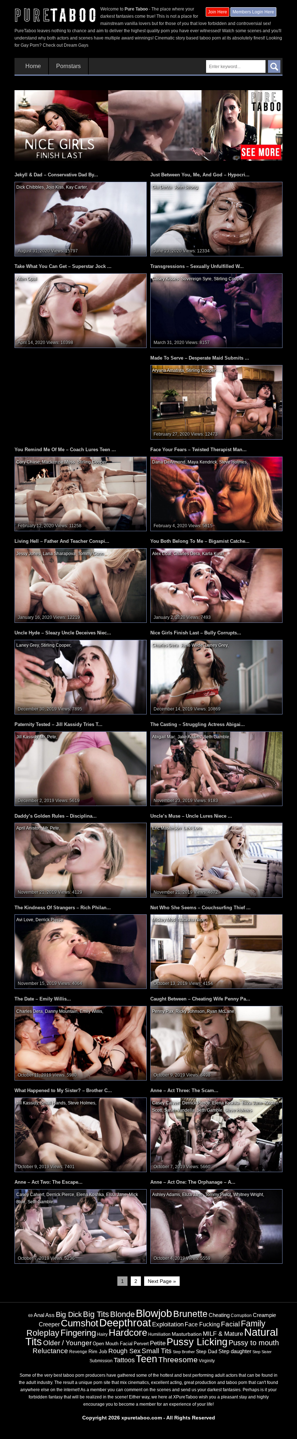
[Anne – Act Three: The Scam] (216, 1134)
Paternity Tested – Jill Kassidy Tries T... (58, 724)
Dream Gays (76, 45)
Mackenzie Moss (58, 462)
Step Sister (262, 1352)
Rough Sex (124, 1351)
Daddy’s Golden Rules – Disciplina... (55, 816)
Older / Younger (67, 1343)
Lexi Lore (193, 828)
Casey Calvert (166, 1103)
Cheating (219, 1315)
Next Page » (162, 1281)
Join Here (217, 11)
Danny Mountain (61, 1011)
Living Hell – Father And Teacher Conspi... (61, 541)
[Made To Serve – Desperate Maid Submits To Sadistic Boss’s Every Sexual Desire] (216, 401)
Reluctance (50, 1351)
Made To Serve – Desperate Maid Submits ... (199, 358)
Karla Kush (213, 553)
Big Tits (96, 1314)
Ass (50, 1315)
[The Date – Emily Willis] (80, 1043)
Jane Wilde (192, 645)
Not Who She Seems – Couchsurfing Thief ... (200, 907)
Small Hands (53, 1103)
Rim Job (97, 1351)
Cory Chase (28, 462)
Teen (146, 1358)
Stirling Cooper (228, 278)
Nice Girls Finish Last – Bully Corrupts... (195, 632)
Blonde (122, 1314)
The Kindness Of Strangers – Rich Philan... (62, 907)
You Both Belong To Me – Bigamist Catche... (200, 541)
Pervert (141, 1343)
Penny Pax (162, 1011)
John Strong (186, 187)
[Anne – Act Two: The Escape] (80, 1226)
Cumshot (79, 1323)
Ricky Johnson (190, 1011)
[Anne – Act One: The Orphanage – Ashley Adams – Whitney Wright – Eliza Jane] (216, 1226)
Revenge (78, 1351)
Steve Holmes (233, 462)
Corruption (241, 1315)
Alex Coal (161, 553)
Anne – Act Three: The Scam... (184, 1090)
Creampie (264, 1315)
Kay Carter (76, 187)
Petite (158, 1343)
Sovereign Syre (196, 278)
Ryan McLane (220, 1011)
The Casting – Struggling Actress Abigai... (197, 724)
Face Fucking (202, 1324)
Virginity (207, 1360)
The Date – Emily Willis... (42, 999)
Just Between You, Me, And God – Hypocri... (200, 174)
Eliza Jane (252, 1103)
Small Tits (157, 1351)
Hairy (102, 1334)
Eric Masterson (166, 828)
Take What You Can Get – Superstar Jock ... (63, 266)
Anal (39, 1315)
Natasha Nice (191, 919)
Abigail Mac (163, 736)
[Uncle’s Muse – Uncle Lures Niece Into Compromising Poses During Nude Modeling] (216, 860)
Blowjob (154, 1313)
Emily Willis (91, 1011)
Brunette (190, 1314)
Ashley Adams (166, 1194)
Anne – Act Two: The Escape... (48, 1182)
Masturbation (187, 1334)
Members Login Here (253, 11)
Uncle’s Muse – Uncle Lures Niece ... (191, 816)
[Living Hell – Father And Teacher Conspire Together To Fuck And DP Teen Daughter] (80, 585)
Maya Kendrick (202, 462)
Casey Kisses (165, 278)
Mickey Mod (164, 919)
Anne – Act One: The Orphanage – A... (192, 1182)
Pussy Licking (197, 1342)
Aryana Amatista (168, 370)
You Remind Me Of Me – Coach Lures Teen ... (65, 449)
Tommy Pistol (218, 1194)
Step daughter (234, 1351)
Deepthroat (125, 1323)
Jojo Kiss (55, 187)
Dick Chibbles (30, 187)
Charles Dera (186, 553)
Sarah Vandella (179, 1110)
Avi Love (24, 919)
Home (33, 66)
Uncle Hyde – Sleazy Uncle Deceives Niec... (62, 632)
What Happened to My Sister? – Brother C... (63, 1090)
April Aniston (28, 828)
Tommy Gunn (91, 553)
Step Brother (184, 1352)
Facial (230, 1324)
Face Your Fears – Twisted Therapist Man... (198, 449)
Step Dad (206, 1351)
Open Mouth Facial (113, 1343)
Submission (101, 1360)
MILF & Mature (223, 1333)
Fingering (78, 1333)
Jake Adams (189, 736)
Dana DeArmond (168, 462)
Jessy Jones (28, 553)
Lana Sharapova (59, 553)
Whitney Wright (248, 1194)
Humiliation (159, 1334)
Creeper (49, 1324)
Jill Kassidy (27, 736)
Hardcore (128, 1332)
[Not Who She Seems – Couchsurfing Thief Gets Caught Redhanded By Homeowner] (216, 951)
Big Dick (69, 1314)
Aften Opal (26, 278)
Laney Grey (27, 645)
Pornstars (68, 66)
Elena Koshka (226, 1103)
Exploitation (168, 1324)
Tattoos (124, 1360)
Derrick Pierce (49, 919)
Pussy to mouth (254, 1343)
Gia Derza (162, 187)
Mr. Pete (48, 736)
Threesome (178, 1359)
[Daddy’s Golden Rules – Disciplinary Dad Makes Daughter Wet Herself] (80, 860)
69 (30, 1315)
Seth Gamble (216, 736)
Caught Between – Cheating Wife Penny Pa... (200, 999)
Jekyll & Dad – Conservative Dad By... (56, 174)
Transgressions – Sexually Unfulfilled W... (197, 266)
